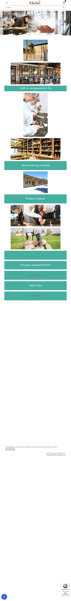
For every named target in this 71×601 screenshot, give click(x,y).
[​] (35, 254)
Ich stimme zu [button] (60, 454)
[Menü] (68, 584)
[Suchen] (63, 7)
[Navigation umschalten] (7, 2)
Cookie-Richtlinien (10, 449)
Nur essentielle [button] (51, 454)
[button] (4, 596)
